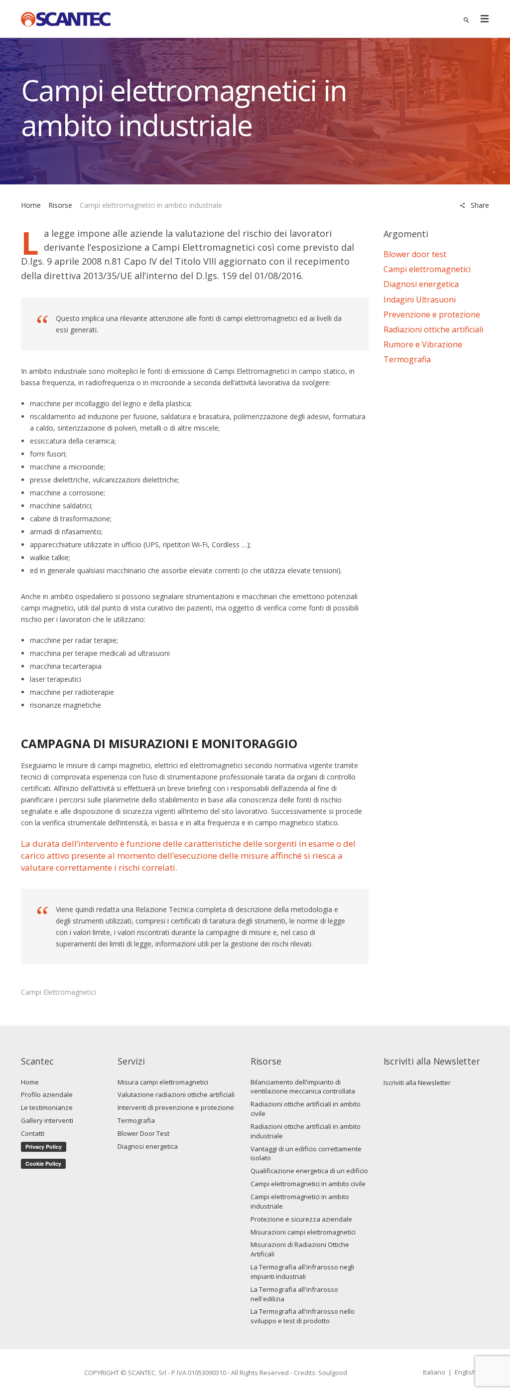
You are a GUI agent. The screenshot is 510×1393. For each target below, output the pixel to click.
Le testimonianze (47, 1107)
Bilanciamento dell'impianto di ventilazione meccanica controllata (303, 1087)
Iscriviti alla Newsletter (417, 1082)
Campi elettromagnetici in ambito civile (308, 1183)
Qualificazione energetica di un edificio (309, 1170)
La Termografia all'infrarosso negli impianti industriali (302, 1271)
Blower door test (414, 254)
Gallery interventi (47, 1120)
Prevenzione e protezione (431, 314)
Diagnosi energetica (421, 284)
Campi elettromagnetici (58, 992)
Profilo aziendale (47, 1094)
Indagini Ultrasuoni (419, 299)
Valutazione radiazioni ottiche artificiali (176, 1094)
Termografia (407, 359)
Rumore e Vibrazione (422, 344)
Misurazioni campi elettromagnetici (303, 1232)
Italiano (434, 1372)
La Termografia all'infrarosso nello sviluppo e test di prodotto (303, 1316)
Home (31, 205)
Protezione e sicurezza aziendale (301, 1219)
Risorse (60, 205)
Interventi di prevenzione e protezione (176, 1107)
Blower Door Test (143, 1133)
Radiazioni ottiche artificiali (433, 329)
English (465, 1372)
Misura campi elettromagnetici (163, 1082)
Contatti (32, 1133)
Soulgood (332, 1372)
